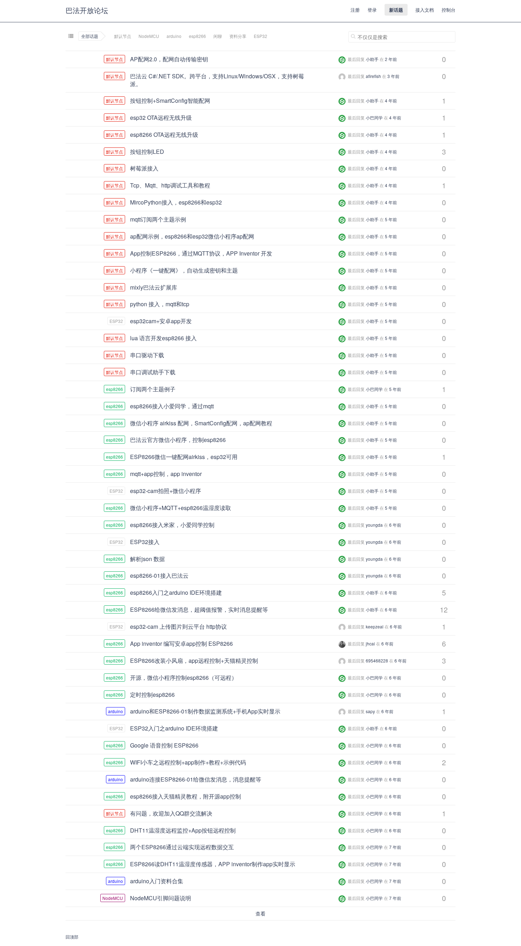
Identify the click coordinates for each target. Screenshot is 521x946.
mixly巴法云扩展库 (153, 287)
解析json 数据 (147, 559)
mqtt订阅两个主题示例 (158, 219)
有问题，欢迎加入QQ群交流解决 (171, 813)
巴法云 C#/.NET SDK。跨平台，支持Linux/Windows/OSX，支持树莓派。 (217, 80)
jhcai (370, 643)
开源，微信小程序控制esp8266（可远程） (183, 677)
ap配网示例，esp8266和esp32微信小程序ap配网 (192, 236)
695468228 (377, 660)
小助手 (372, 59)
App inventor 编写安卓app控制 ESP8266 (181, 643)
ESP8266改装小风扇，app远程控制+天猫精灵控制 (194, 660)
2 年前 (391, 59)
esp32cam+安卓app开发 (161, 321)
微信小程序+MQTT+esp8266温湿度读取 (180, 508)
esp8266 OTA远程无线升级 (164, 134)
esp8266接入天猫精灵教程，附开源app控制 (185, 796)
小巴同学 (374, 117)
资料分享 (237, 36)
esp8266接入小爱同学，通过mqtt (172, 406)
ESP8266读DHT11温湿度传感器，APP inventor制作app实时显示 (212, 864)
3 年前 (393, 76)
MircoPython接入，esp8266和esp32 (176, 202)
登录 (372, 9)
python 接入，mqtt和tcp (159, 304)
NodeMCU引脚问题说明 (160, 898)
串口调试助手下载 (152, 372)
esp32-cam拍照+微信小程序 (165, 491)
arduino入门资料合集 (156, 881)
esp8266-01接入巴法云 (159, 575)
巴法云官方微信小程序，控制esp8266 (178, 440)
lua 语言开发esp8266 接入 (163, 338)
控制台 (448, 9)
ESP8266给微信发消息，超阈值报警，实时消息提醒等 (199, 609)
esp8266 (197, 36)
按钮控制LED (147, 151)
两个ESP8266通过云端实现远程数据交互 (182, 847)
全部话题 (89, 36)
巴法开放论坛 (87, 10)
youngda (374, 525)
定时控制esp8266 (152, 694)
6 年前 (395, 525)
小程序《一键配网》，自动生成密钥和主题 (184, 270)
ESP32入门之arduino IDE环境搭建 (174, 728)
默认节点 (122, 36)
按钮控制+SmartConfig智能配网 (170, 100)
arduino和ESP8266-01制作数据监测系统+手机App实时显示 (205, 711)
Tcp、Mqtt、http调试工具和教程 (170, 185)
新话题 (396, 9)
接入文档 (424, 9)
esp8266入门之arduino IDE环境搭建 (176, 592)
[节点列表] (71, 36)
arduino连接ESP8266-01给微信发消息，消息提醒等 (195, 779)
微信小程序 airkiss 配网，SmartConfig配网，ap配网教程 (201, 423)
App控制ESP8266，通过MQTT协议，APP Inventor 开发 (201, 253)
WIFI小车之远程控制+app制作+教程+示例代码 (188, 762)
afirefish (373, 76)
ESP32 (260, 36)
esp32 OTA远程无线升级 (161, 117)
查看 (260, 913)
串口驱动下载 (147, 355)
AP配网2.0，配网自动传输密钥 (169, 59)
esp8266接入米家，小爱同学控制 (172, 525)
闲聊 (217, 36)
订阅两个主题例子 (152, 389)
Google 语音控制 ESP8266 (164, 745)
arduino (174, 36)
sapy (370, 711)
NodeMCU (149, 36)
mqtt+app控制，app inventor (166, 474)
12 (444, 609)
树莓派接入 (144, 168)
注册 (355, 9)
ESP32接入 (144, 542)
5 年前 (391, 219)
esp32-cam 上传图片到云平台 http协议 (178, 626)
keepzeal (374, 626)
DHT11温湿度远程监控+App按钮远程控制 (183, 830)
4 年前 (391, 100)
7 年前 (395, 847)
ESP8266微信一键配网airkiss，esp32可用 (183, 457)
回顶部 (72, 937)
